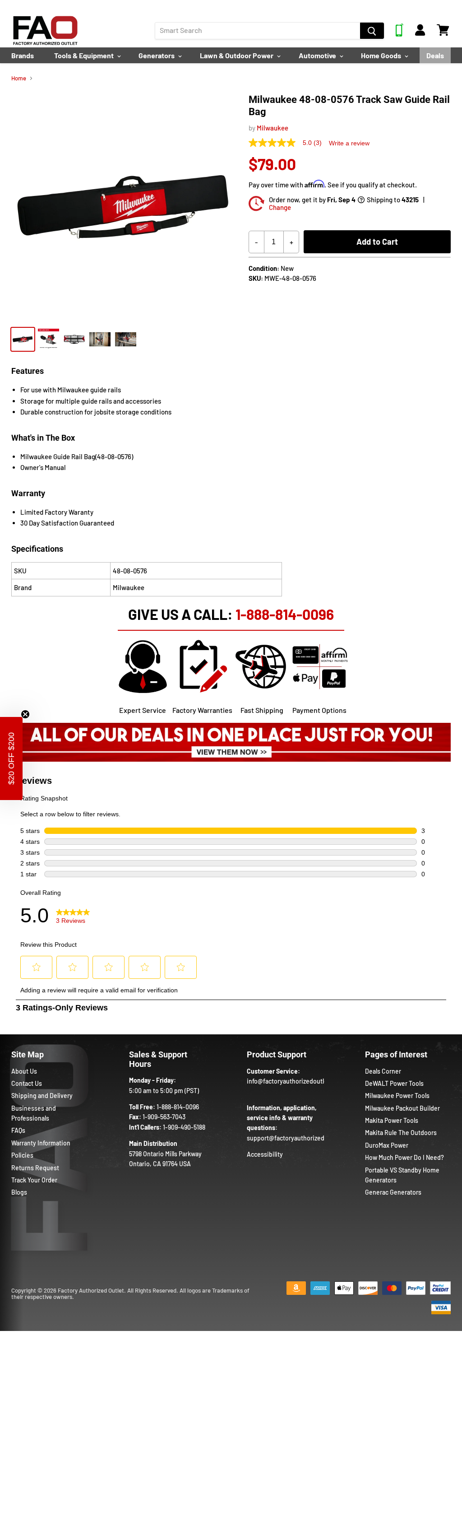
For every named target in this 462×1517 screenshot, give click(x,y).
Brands (22, 55)
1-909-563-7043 (164, 1117)
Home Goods (381, 55)
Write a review (349, 143)
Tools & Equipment (84, 55)
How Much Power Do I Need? (404, 1157)
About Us (24, 1071)
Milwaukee (272, 128)
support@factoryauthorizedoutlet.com (301, 1138)
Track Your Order (34, 1180)
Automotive (318, 55)
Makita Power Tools (391, 1120)
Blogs (19, 1192)
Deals (435, 55)
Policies (22, 1155)
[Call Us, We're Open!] (399, 34)
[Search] (372, 31)
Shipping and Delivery (42, 1095)
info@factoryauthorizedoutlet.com (295, 1081)
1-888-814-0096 (285, 614)
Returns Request (35, 1168)
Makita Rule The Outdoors (401, 1132)
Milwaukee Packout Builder (402, 1108)
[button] (11, 758)
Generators (157, 55)
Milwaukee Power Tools (397, 1095)
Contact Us (26, 1083)
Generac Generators (393, 1192)
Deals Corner (383, 1071)
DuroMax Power (386, 1145)
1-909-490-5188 (184, 1127)
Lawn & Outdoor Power (237, 55)
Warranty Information (40, 1143)
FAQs (18, 1130)
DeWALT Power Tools (394, 1083)
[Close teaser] (25, 714)
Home (18, 78)
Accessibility (265, 1154)
